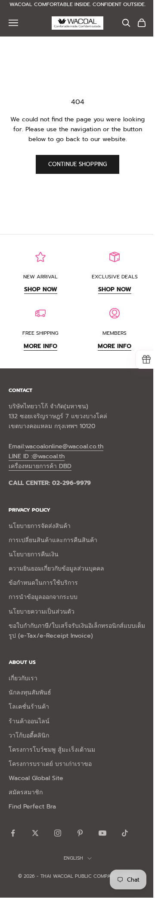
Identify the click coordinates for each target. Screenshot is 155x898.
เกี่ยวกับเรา (23, 678)
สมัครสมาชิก (26, 792)
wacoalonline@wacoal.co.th (64, 446)
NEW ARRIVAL (40, 277)
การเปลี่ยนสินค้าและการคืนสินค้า (53, 540)
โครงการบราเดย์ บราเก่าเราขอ (50, 763)
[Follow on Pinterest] (80, 833)
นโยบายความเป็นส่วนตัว (41, 611)
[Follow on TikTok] (125, 833)
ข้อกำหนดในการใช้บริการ (43, 582)
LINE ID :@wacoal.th (37, 456)
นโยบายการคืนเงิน (34, 554)
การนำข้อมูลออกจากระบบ (43, 597)
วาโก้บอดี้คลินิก (29, 735)
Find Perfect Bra (32, 806)
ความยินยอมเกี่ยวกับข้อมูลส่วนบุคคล (56, 568)
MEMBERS (114, 333)
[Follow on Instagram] (57, 833)
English (73, 858)
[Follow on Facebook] (13, 833)
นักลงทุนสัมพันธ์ (30, 692)
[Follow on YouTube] (102, 833)
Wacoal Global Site (36, 778)
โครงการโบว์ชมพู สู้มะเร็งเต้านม (52, 749)
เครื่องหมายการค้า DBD (40, 466)
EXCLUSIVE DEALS (115, 277)
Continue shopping (77, 164)
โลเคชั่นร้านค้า (29, 706)
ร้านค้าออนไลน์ (29, 721)
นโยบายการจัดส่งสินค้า (40, 526)
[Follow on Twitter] (35, 833)
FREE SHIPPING (40, 333)
